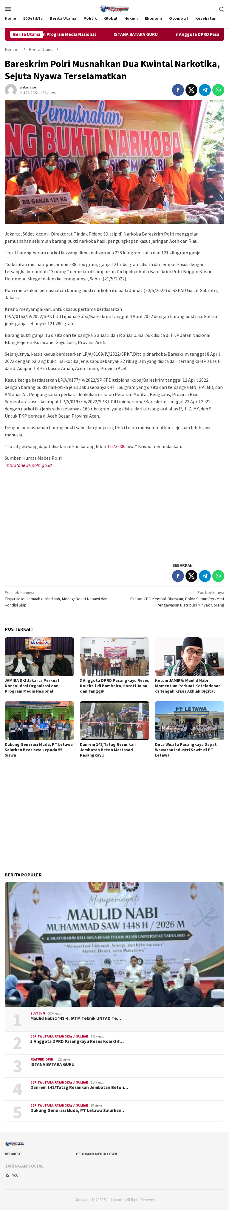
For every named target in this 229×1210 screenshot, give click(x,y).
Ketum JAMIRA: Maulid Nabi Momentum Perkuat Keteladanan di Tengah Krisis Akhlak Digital (188, 686)
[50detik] (114, 8)
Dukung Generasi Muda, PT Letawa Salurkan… (78, 1110)
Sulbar (82, 1036)
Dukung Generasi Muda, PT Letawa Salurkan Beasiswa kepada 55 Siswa (39, 750)
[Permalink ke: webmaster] (11, 89)
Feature (37, 1059)
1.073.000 (116, 446)
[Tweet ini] (191, 90)
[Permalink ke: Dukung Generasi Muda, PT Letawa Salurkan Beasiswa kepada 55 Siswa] (39, 720)
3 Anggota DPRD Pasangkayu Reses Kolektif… (77, 1041)
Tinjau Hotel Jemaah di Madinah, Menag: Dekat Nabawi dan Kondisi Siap (56, 599)
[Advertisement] (114, 515)
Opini (50, 1059)
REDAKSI (12, 1153)
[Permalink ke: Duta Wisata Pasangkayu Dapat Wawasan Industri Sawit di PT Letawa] (189, 720)
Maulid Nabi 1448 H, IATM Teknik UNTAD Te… (75, 1018)
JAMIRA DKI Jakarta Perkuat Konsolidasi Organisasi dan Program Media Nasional (32, 686)
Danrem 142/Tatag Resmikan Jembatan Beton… (79, 1087)
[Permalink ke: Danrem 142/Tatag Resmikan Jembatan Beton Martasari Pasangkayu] (114, 720)
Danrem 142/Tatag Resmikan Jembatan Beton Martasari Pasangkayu (108, 750)
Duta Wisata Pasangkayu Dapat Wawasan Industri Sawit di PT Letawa (186, 750)
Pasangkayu (65, 1036)
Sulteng (37, 1013)
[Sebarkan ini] (178, 90)
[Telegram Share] (205, 90)
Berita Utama (41, 1036)
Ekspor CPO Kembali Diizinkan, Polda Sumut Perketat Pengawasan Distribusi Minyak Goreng (177, 599)
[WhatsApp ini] (218, 90)
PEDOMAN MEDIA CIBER (96, 1153)
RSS (15, 1175)
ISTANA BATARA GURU (102, 34)
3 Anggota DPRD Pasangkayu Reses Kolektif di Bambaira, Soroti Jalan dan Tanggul (114, 686)
